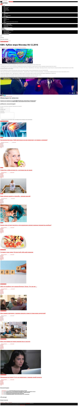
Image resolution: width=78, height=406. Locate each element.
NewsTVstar (28, 403)
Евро (4, 6)
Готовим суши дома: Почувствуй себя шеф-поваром (16, 252)
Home (1, 35)
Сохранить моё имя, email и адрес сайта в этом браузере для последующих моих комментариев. (16, 119)
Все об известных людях (7, 24)
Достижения (4, 29)
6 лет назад (10, 315)
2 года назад (12, 142)
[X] (0, 95)
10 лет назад (11, 47)
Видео (7, 96)
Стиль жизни (4, 17)
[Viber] (1, 95)
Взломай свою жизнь (5, 34)
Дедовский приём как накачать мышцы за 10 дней (18, 390)
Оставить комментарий (22, 47)
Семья (3, 12)
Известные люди (6, 31)
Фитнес (5, 22)
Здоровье (1, 137)
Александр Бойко (4, 172)
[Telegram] (5, 95)
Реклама (6, 402)
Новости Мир (6, 8)
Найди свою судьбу (3, 284)
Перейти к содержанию (3, 0)
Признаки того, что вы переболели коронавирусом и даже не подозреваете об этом (20, 391)
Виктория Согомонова (4, 142)
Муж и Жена (6, 16)
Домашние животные (7, 15)
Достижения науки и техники (8, 30)
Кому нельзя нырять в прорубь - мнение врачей (15, 196)
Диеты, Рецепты (6, 19)
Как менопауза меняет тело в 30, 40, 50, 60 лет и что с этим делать (17, 394)
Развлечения (4, 23)
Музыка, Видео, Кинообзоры (8, 25)
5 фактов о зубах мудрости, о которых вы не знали (16, 170)
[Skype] (4, 95)
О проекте (2, 402)
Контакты (10, 402)
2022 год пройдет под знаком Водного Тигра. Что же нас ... (18, 286)
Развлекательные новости (8, 27)
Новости (3, 5)
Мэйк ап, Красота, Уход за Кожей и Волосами (11, 21)
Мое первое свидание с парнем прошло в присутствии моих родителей (23, 313)
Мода (4, 20)
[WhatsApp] (3, 95)
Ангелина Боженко (4, 47)
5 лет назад (11, 198)
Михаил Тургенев (4, 227)
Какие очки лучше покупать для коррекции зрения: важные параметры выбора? (25, 225)
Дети (4, 14)
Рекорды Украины (6, 33)
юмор (11, 96)
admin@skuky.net (22, 404)
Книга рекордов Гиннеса (7, 32)
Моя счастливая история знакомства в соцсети (15, 341)
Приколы (3, 28)
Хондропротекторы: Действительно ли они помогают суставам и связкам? (23, 140)
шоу (9, 96)
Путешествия (6, 26)
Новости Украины (6, 10)
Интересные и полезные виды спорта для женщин (15, 393)
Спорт (5, 11)
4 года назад (10, 172)
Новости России (6, 9)
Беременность (6, 13)
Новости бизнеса (6, 7)
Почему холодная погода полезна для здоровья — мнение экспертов (18, 392)
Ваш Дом (5, 18)
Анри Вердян (4, 390)
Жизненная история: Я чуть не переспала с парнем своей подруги (21, 377)
